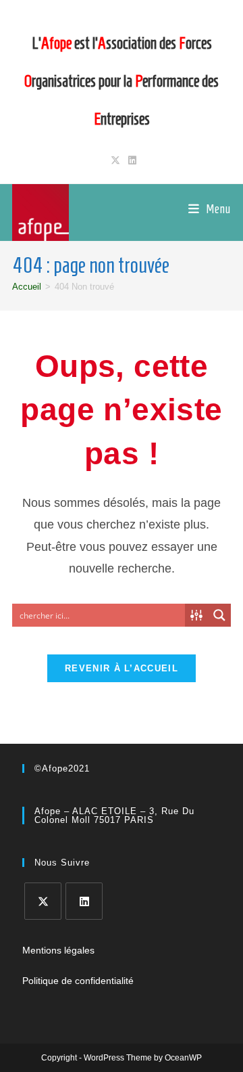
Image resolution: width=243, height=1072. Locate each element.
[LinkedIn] (84, 901)
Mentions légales (58, 950)
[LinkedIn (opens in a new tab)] (130, 160)
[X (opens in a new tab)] (115, 160)
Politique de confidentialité (78, 980)
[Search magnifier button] (219, 615)
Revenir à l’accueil (121, 668)
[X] (42, 901)
